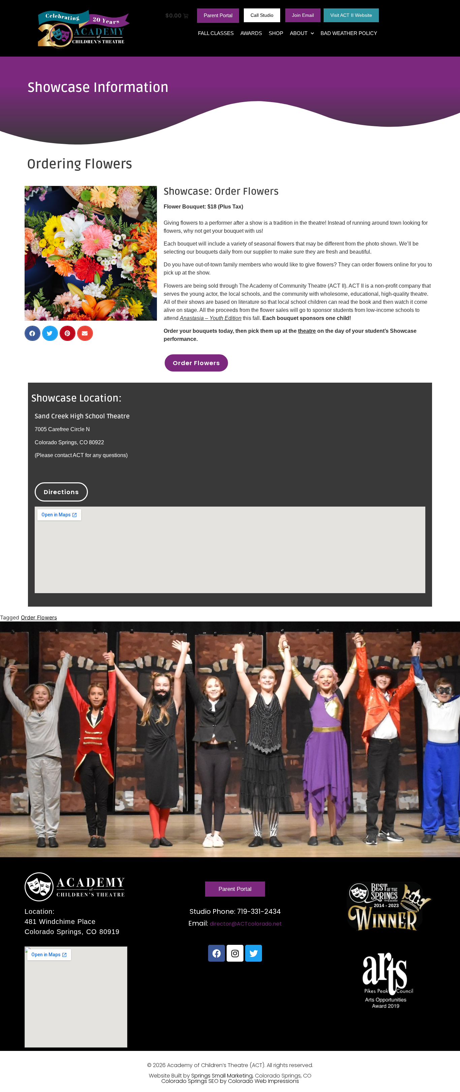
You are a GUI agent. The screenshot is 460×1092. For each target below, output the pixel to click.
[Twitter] (253, 953)
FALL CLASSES (216, 33)
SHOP (276, 33)
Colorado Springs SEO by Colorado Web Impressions (230, 1081)
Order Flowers (39, 617)
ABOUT (298, 33)
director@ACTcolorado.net (246, 924)
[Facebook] (216, 953)
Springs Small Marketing (222, 1076)
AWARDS (251, 33)
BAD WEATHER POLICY (349, 33)
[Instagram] (235, 953)
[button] (32, 333)
